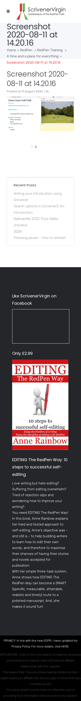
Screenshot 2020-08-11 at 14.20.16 (37, 79)
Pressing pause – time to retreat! (39, 238)
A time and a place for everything (32, 56)
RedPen (26, 50)
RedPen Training (50, 50)
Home (11, 50)
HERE (65, 646)
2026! (18, 231)
